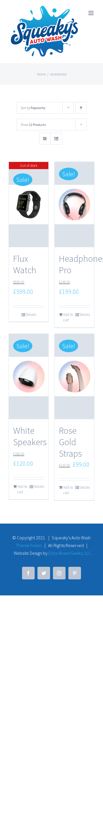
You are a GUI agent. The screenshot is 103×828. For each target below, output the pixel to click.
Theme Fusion (29, 545)
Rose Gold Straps (70, 442)
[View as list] (56, 138)
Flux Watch (24, 264)
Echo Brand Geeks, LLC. (70, 553)
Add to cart (68, 317)
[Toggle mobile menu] (91, 13)
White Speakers (30, 436)
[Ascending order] (81, 108)
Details (31, 314)
